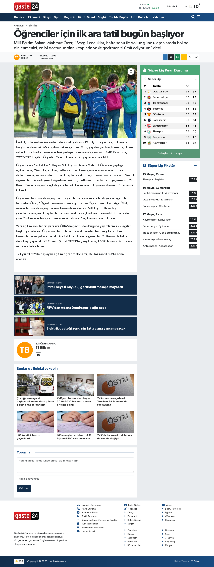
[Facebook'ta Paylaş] (165, 57)
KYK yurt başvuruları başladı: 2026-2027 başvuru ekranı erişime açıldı (75, 401)
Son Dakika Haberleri (93, 527)
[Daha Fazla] (184, 57)
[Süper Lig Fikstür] (195, 165)
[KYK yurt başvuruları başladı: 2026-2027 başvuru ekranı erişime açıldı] (75, 384)
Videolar (158, 17)
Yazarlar (132, 509)
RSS (20, 561)
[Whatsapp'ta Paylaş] (177, 57)
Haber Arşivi (88, 531)
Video (169, 505)
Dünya (47, 17)
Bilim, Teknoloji (173, 509)
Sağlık (102, 17)
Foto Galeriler (140, 17)
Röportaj (170, 541)
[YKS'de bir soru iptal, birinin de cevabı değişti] (115, 421)
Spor (57, 17)
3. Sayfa (169, 538)
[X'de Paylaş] (171, 57)
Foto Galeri (134, 505)
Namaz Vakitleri (90, 512)
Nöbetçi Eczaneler (92, 505)
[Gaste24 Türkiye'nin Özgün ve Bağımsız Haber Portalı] (26, 6)
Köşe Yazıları (134, 545)
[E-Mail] (38, 355)
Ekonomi (34, 17)
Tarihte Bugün (118, 17)
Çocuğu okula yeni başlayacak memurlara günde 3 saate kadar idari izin (35, 401)
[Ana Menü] (198, 17)
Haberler (19, 26)
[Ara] (193, 17)
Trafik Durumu (89, 516)
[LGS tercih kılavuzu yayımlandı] (35, 421)
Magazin (69, 17)
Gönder (24, 488)
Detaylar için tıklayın (170, 153)
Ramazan (132, 541)
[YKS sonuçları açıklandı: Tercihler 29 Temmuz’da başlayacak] (115, 384)
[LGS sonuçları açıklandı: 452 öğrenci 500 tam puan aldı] (75, 421)
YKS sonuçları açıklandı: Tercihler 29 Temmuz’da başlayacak (112, 401)
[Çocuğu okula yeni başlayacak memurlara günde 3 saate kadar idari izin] (35, 384)
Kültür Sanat (86, 17)
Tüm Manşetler (90, 523)
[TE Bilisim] (25, 349)
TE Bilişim (195, 561)
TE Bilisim (43, 347)
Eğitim (33, 26)
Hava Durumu (89, 509)
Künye (168, 545)
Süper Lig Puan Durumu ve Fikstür (99, 520)
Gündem (19, 17)
